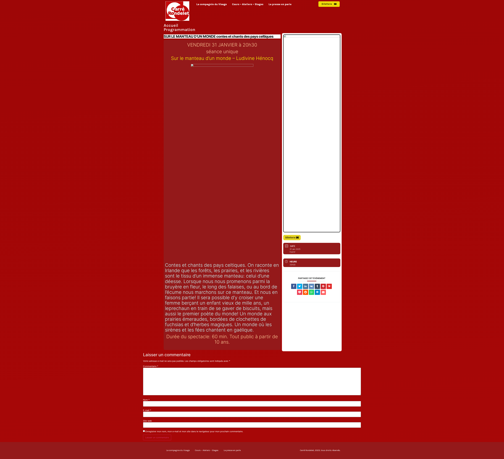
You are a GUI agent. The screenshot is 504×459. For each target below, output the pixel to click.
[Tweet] (299, 286)
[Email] (323, 292)
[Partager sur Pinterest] (323, 286)
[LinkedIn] (305, 286)
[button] (329, 4)
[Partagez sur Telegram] (317, 292)
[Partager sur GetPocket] (299, 292)
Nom (146, 400)
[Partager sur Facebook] (293, 286)
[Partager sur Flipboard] (329, 286)
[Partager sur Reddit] (305, 292)
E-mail (147, 410)
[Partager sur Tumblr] (317, 286)
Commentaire (150, 366)
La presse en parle (280, 4)
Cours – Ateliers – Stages (247, 4)
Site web (147, 421)
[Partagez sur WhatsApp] (311, 292)
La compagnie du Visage (211, 4)
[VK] (311, 286)
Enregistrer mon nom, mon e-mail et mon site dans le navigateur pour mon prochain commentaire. (194, 431)
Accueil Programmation (179, 27)
